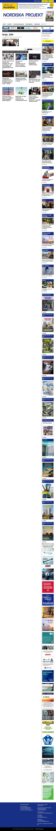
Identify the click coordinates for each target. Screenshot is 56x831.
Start (4, 24)
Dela (25, 49)
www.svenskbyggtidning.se (25, 807)
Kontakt (9, 24)
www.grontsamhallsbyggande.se (26, 809)
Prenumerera (44, 1)
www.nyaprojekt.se (24, 806)
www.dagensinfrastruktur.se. (25, 808)
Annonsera (51, 1)
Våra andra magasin (18, 24)
